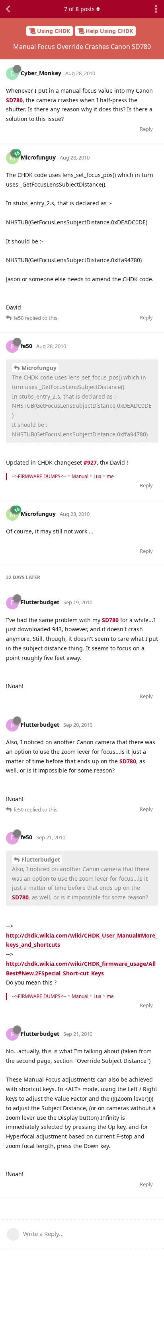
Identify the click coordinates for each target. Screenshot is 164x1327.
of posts (79, 9)
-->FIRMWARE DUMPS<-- (39, 476)
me (110, 476)
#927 (90, 462)
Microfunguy (39, 368)
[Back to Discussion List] (8, 9)
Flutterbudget (40, 859)
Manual (80, 476)
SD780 (14, 100)
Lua (98, 476)
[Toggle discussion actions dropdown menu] (156, 9)
